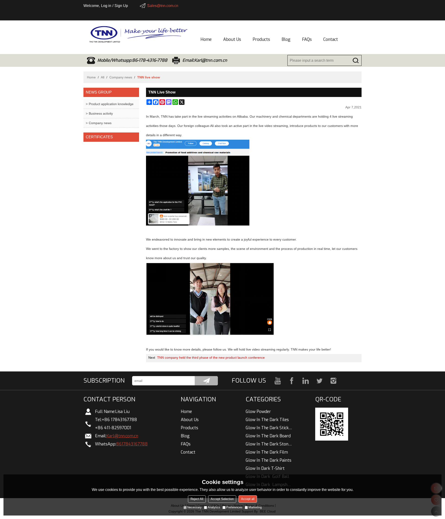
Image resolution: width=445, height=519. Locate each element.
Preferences (234, 507)
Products (261, 39)
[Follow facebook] (291, 380)
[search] (355, 60)
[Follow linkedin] (305, 380)
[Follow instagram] (333, 380)
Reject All (197, 499)
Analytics (214, 507)
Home (206, 39)
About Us (232, 39)
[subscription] (206, 380)
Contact (330, 39)
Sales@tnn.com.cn (162, 6)
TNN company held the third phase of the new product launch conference (211, 357)
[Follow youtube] (277, 380)
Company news (120, 77)
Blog (286, 39)
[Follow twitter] (319, 380)
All (102, 77)
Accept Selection (222, 499)
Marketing (255, 507)
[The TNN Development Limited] (135, 34)
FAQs (307, 39)
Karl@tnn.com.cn (122, 436)
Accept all (247, 499)
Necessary (194, 507)
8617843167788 (132, 444)
